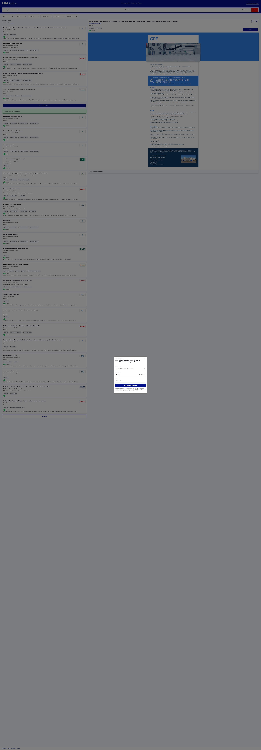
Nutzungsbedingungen (139, 388)
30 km (142, 374)
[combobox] (129, 369)
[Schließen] (144, 359)
